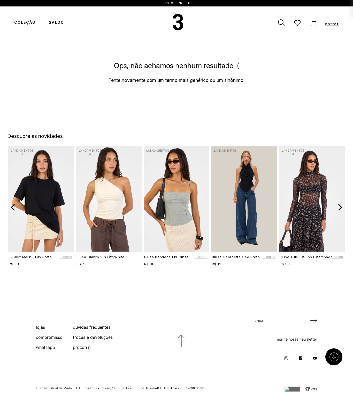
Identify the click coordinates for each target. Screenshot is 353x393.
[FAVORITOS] (297, 23)
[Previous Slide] (13, 207)
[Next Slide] (340, 207)
